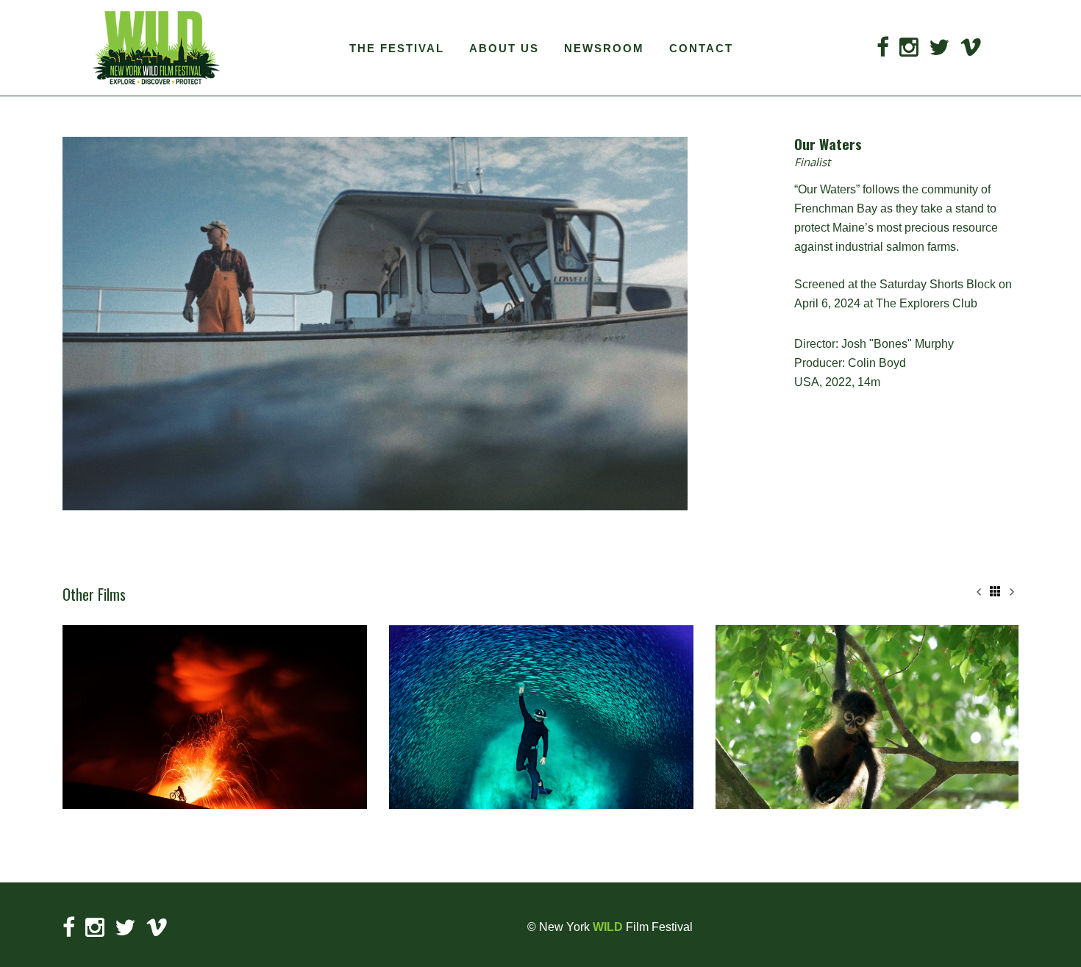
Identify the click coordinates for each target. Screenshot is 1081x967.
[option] (214, 717)
